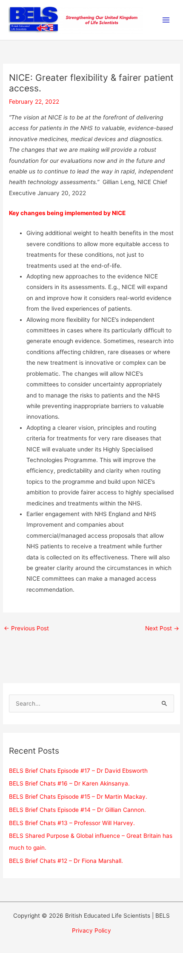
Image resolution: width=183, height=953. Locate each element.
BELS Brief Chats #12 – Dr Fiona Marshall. (66, 860)
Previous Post (26, 628)
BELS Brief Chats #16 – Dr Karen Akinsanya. (69, 783)
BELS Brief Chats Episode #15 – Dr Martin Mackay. (78, 796)
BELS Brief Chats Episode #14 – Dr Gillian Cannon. (77, 809)
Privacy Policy (91, 930)
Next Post (162, 628)
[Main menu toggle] (166, 20)
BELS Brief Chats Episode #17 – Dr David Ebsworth (78, 770)
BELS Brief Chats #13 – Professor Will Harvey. (72, 823)
